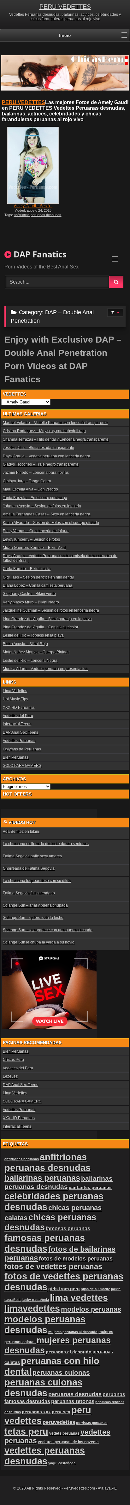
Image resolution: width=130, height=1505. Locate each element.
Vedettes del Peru (18, 716)
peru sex (61, 1411)
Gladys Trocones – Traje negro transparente (41, 464)
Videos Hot (22, 822)
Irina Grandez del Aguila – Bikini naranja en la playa (47, 619)
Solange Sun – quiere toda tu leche (33, 917)
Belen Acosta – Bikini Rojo (25, 644)
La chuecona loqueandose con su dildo (37, 881)
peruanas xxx (36, 1411)
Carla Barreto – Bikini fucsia (26, 569)
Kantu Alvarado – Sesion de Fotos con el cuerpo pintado (51, 522)
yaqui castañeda (61, 1463)
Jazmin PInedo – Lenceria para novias (36, 472)
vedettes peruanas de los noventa (68, 1442)
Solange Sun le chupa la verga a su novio (38, 942)
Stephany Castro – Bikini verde (29, 593)
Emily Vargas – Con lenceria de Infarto (35, 531)
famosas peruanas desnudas (44, 1243)
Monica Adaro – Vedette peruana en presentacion (45, 669)
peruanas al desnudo (69, 1351)
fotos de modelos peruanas (76, 1258)
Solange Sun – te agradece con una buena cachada (47, 930)
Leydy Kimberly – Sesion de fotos (31, 539)
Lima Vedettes (15, 691)
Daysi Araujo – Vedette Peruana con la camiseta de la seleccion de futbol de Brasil (60, 558)
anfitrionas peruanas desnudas (37, 215)
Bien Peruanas (15, 757)
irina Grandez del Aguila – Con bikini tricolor (40, 627)
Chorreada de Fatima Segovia (29, 868)
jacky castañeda (35, 1300)
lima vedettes (79, 1297)
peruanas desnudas (75, 1394)
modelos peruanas (91, 1309)
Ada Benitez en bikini (21, 831)
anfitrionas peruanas (21, 1159)
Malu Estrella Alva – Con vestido (30, 489)
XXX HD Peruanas (19, 707)
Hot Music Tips (15, 699)
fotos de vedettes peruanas (53, 1266)
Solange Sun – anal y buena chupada (35, 905)
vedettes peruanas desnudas (44, 1455)
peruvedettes (59, 1422)
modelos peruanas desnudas (45, 1324)
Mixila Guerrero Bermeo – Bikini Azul (34, 547)
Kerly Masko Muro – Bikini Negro (31, 602)
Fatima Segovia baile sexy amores (32, 856)
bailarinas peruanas (42, 1178)
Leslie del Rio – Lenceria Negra (30, 660)
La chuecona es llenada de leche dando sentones (46, 844)
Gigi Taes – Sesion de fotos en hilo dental (38, 577)
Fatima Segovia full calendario (29, 893)
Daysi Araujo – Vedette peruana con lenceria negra (46, 456)
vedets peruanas (64, 1433)
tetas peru (26, 1431)
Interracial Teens (17, 724)
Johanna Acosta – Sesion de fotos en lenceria (42, 506)
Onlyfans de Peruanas (22, 749)
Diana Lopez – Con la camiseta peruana (37, 585)
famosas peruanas (68, 1228)
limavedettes (32, 1308)
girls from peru (64, 1288)
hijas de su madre (95, 1289)
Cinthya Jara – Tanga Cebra (27, 481)
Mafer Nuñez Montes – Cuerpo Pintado (36, 652)
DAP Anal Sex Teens (20, 732)
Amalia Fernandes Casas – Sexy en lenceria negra (46, 514)
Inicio (65, 35)
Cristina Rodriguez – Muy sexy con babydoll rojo (44, 431)
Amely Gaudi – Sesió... (33, 206)
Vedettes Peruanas (19, 740)
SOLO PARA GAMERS (22, 765)
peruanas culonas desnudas (43, 1387)
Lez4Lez (10, 1076)
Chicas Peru (13, 1059)
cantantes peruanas (90, 1187)
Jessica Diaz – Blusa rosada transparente (38, 447)
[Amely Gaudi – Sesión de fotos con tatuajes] (33, 165)
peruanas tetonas (72, 1401)
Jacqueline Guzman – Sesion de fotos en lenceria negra (51, 610)
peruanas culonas (61, 1372)
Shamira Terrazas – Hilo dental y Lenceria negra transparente (56, 439)
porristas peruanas (91, 1423)
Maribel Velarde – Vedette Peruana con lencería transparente (55, 422)
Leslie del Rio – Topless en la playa (33, 635)
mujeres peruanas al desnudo (73, 1332)
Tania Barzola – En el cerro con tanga (35, 498)
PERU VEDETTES (65, 6)
